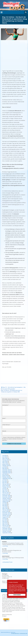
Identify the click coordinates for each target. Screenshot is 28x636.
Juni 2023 (4, 474)
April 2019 (4, 522)
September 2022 (6, 478)
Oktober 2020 (5, 498)
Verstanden (17, 594)
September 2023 (6, 472)
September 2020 (6, 500)
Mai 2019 (4, 521)
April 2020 (4, 507)
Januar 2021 (5, 494)
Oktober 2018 (5, 531)
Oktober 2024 (5, 465)
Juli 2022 (4, 480)
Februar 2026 (5, 460)
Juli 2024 (4, 467)
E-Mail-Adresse (6, 424)
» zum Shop (5, 546)
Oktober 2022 (5, 477)
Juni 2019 (4, 520)
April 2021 (4, 490)
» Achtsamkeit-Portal (7, 562)
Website (4, 431)
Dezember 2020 (6, 495)
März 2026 (5, 458)
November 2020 (6, 497)
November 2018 (6, 530)
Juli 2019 (4, 518)
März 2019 (5, 524)
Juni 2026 (4, 457)
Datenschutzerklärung (5, 632)
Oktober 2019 (5, 515)
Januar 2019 (5, 527)
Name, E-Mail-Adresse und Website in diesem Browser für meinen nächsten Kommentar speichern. (13, 439)
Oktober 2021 (5, 487)
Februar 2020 (5, 510)
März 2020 (5, 508)
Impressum (13, 632)
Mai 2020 (4, 505)
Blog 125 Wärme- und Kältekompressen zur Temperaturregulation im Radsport (11, 391)
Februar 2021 (5, 492)
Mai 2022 (4, 482)
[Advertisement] (14, 56)
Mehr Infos (11, 592)
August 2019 (5, 517)
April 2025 (4, 461)
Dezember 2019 (6, 512)
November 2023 (6, 471)
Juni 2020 (4, 504)
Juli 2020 (4, 502)
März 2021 (5, 491)
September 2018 (6, 532)
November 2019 (6, 514)
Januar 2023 (5, 475)
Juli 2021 (4, 488)
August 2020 (5, 501)
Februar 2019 (5, 525)
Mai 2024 (4, 468)
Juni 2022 (4, 481)
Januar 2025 (5, 464)
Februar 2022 (5, 484)
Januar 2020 (5, 511)
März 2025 (5, 462)
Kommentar (5, 405)
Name (4, 418)
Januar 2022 (5, 485)
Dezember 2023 (6, 470)
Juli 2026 (4, 455)
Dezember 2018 (6, 528)
